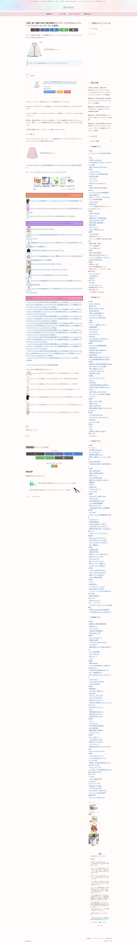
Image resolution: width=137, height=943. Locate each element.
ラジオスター (93, 436)
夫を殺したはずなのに (95, 160)
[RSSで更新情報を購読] (56, 466)
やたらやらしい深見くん (96, 315)
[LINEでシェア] (63, 29)
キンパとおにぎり (94, 452)
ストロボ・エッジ (94, 732)
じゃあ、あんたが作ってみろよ (98, 642)
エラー (91, 429)
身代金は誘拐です (94, 522)
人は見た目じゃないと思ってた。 (98, 526)
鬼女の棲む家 (93, 355)
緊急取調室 (92, 688)
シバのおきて (93, 644)
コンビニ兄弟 (93, 331)
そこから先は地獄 (94, 651)
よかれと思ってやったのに (97, 371)
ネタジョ (91, 389)
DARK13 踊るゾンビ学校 (96, 589)
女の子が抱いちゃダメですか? (98, 540)
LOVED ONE (93, 348)
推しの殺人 (92, 693)
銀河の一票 (92, 306)
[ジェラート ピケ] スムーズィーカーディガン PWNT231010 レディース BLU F (52, 216)
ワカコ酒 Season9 (94, 684)
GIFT (90, 426)
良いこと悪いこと (94, 737)
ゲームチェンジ (93, 519)
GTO (90, 158)
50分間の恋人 (93, 584)
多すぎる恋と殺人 (94, 311)
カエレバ (48, 86)
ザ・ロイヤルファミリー (96, 756)
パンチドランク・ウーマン (97, 586)
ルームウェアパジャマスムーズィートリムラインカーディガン (49, 269)
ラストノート (93, 215)
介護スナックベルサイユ (96, 742)
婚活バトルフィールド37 (96, 556)
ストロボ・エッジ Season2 (97, 566)
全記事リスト (90, 938)
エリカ (91, 658)
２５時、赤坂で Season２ (96, 682)
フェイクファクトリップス (97, 378)
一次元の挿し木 (93, 276)
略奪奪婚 (91, 482)
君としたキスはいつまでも (97, 751)
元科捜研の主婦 (93, 549)
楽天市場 (67, 91)
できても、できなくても (96, 695)
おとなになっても (94, 559)
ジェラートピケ (39, 447)
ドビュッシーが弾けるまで (97, 797)
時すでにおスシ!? (94, 329)
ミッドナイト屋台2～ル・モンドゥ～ (99, 257)
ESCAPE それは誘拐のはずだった (99, 670)
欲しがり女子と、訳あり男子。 (98, 790)
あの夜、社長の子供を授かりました (99, 387)
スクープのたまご (94, 654)
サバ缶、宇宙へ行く (95, 304)
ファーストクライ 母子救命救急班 (99, 192)
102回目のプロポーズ (95, 352)
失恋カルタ (92, 336)
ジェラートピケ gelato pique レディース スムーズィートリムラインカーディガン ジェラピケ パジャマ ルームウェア (60, 82)
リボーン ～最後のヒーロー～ (97, 325)
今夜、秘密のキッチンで (96, 368)
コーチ (91, 721)
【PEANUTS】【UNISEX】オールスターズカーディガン (47, 250)
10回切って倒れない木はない (97, 431)
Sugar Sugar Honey (94, 461)
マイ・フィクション (95, 273)
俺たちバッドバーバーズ (96, 561)
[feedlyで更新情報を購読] (52, 466)
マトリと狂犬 (93, 491)
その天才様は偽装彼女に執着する (98, 385)
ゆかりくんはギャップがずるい (98, 542)
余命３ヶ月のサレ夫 (95, 406)
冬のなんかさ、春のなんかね (97, 496)
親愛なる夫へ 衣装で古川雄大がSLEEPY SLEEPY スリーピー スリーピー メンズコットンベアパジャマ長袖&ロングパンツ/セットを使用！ (100, 127)
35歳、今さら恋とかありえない (98, 167)
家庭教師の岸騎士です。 (96, 454)
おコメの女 (92, 512)
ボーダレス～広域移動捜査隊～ (98, 345)
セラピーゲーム (93, 679)
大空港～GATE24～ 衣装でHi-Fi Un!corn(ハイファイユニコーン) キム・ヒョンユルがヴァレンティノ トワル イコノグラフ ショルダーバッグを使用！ (99, 91)
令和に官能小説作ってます (97, 501)
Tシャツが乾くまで (94, 248)
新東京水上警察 (93, 640)
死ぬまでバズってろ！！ (96, 700)
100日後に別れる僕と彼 (96, 341)
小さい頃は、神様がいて (96, 691)
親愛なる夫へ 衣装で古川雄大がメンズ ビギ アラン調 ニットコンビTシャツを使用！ (100, 117)
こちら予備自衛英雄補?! (96, 503)
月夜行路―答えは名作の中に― (98, 350)
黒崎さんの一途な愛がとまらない (98, 480)
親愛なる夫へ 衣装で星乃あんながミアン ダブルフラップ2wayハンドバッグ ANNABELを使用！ (99, 109)
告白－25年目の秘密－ (95, 252)
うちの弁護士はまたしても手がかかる (100, 612)
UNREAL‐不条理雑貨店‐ (96, 631)
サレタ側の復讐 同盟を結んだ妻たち (99, 359)
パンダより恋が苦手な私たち (97, 570)
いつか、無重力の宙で (95, 779)
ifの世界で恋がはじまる (96, 716)
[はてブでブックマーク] (54, 29)
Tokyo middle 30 (93, 195)
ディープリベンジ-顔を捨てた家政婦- (100, 394)
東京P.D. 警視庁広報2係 (96, 473)
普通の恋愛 (92, 225)
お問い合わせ (109, 938)
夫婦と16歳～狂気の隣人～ (97, 222)
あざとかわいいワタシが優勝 (97, 366)
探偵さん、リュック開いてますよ (98, 554)
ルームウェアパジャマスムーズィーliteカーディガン (46, 264)
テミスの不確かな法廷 (95, 478)
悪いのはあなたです (95, 633)
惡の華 (91, 375)
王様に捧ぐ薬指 (30, 447)
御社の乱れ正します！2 (96, 714)
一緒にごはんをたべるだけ (97, 220)
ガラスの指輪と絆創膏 (95, 577)
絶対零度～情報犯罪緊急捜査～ (98, 624)
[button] (73, 29)
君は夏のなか (93, 204)
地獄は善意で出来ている (96, 712)
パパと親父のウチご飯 (95, 739)
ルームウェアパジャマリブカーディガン (43, 229)
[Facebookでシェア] (44, 29)
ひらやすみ (92, 781)
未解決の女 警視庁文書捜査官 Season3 (100, 364)
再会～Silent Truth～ (95, 471)
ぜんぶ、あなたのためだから (97, 573)
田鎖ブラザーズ (93, 403)
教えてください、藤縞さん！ (97, 563)
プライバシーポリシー (99, 938)
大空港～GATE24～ (94, 213)
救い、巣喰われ (93, 545)
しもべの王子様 (93, 234)
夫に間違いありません (95, 450)
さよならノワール (94, 171)
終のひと (91, 485)
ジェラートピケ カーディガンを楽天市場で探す (44, 365)
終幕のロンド (93, 626)
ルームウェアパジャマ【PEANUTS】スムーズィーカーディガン (49, 275)
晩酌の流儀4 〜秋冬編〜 (96, 730)
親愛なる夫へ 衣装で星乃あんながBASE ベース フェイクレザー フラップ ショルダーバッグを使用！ (99, 101)
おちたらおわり (93, 202)
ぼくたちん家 (93, 760)
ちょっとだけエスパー (95, 638)
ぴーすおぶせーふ (94, 334)
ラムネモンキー (93, 498)
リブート (91, 582)
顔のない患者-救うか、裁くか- (98, 524)
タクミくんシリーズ (95, 767)
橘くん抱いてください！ (96, 707)
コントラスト (93, 178)
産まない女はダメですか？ (97, 308)
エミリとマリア (93, 227)
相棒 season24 (93, 663)
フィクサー (92, 396)
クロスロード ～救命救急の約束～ (99, 174)
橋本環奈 (46, 447)
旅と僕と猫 (92, 382)
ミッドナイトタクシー (95, 285)
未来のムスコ (93, 475)
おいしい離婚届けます (95, 672)
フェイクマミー (93, 723)
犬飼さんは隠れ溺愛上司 (96, 313)
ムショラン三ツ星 (94, 422)
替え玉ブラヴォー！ (95, 600)
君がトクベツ (93, 656)
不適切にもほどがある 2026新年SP (99, 610)
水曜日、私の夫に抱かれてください (99, 357)
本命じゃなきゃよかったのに (97, 538)
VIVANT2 (91, 278)
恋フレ (91, 709)
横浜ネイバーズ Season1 (96, 575)
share (90, 320)
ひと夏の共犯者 (93, 728)
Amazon (60, 91)
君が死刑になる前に (95, 373)
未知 (99, 854)
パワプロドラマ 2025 (95, 788)
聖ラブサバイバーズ (95, 505)
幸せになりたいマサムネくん (97, 183)
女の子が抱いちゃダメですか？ (98, 392)
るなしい (91, 380)
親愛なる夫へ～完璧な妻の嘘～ (98, 218)
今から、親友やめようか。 (97, 229)
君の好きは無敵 (93, 176)
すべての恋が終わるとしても (97, 758)
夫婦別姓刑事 (93, 327)
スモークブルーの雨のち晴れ (97, 318)
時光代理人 (92, 419)
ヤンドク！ (92, 447)
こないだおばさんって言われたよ (98, 338)
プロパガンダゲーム (95, 489)
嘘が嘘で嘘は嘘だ (94, 596)
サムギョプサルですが (95, 698)
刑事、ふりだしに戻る (95, 401)
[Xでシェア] (35, 29)
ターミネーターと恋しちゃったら (98, 417)
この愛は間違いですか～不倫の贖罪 (99, 508)
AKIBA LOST (93, 487)
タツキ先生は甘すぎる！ (96, 415)
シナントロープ (93, 628)
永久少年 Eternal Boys (95, 259)
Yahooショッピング (49, 91)
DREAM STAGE (93, 552)
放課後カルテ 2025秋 (95, 786)
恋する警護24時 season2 (96, 725)
